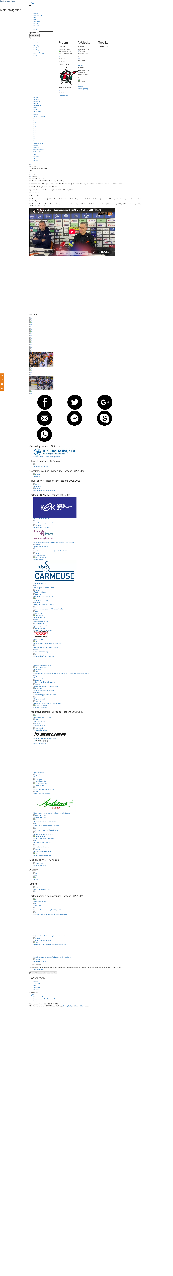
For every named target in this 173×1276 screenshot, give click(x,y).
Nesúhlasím (44, 973)
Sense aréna (37, 111)
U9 (34, 136)
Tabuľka (35, 44)
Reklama (36, 147)
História (35, 109)
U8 (34, 138)
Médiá (35, 107)
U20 (34, 120)
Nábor (35, 118)
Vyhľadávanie (34, 33)
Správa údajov (34, 973)
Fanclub (36, 156)
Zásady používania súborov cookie (44, 999)
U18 (34, 122)
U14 (34, 126)
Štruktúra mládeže (39, 116)
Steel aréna (37, 105)
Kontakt (35, 97)
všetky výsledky (83, 89)
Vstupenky (36, 21)
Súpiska (35, 40)
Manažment (37, 101)
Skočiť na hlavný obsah (7, 1)
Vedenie (36, 99)
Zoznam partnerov (39, 143)
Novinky (35, 13)
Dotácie (35, 145)
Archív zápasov (38, 52)
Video (35, 154)
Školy (35, 158)
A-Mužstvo (36, 983)
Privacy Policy (67, 1006)
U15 (34, 124)
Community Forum (39, 149)
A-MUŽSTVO (37, 15)
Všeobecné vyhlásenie (40, 997)
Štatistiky (36, 46)
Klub (34, 17)
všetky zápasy (63, 95)
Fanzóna (36, 25)
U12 (34, 130)
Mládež (35, 19)
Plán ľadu (36, 103)
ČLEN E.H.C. (37, 151)
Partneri (35, 23)
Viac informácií (38, 970)
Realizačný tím (38, 48)
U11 (34, 132)
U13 (34, 128)
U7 (34, 140)
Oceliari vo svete (38, 56)
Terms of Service (80, 1006)
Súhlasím (53, 973)
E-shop (35, 29)
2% (34, 27)
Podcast (36, 160)
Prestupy (36, 50)
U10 (34, 134)
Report (80, 65)
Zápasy (35, 42)
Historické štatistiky (39, 54)
